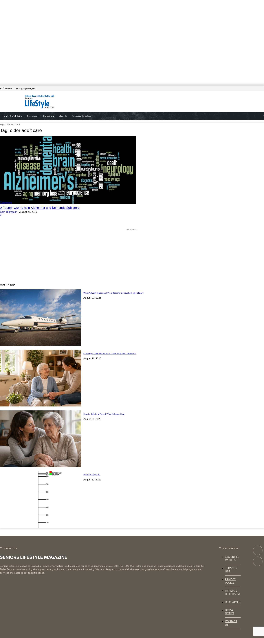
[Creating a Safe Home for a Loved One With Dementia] (40, 378)
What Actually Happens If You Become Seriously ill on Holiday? (113, 293)
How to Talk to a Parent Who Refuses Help (104, 414)
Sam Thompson (8, 212)
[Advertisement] (134, 102)
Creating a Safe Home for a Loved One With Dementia (109, 353)
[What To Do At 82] (40, 499)
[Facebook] (262, 89)
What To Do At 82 (91, 474)
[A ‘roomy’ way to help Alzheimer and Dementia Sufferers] (68, 170)
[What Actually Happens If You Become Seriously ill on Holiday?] (40, 317)
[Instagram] (257, 561)
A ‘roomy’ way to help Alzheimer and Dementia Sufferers (40, 208)
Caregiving (6, 202)
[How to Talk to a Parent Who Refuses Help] (40, 438)
